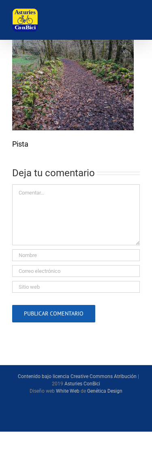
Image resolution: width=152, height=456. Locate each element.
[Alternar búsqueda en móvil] (112, 20)
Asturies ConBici (82, 384)
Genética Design (104, 391)
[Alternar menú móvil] (133, 20)
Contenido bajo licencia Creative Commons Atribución (77, 376)
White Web (67, 391)
